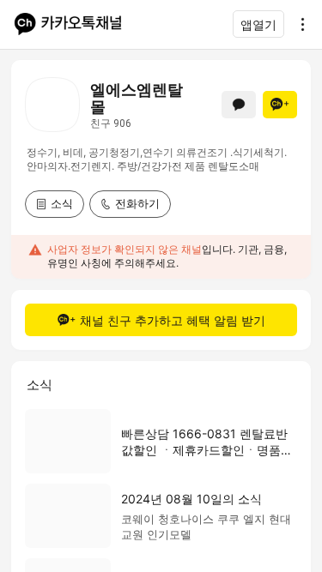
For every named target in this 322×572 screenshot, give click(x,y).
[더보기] (298, 24)
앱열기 (258, 24)
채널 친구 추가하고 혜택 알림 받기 (172, 320)
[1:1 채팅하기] (239, 104)
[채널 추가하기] (280, 104)
